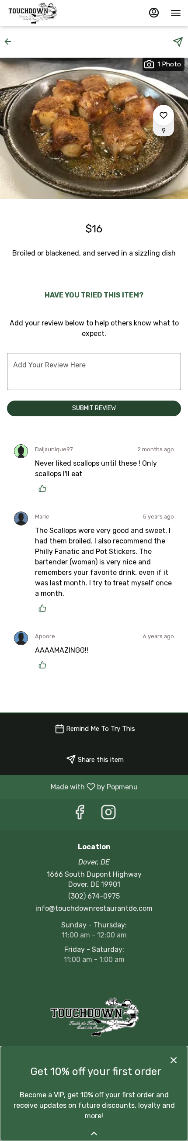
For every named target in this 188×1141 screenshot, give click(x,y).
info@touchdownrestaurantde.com (94, 908)
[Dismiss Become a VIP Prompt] (173, 1060)
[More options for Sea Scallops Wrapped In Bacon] (163, 115)
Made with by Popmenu (72, 786)
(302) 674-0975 (94, 896)
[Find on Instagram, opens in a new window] (108, 814)
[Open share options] (178, 42)
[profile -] (154, 12)
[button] (10, 41)
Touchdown (94, 1017)
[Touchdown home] (46, 13)
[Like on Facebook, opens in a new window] (79, 814)
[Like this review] (44, 488)
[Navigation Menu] (175, 13)
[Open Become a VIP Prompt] (94, 1133)
